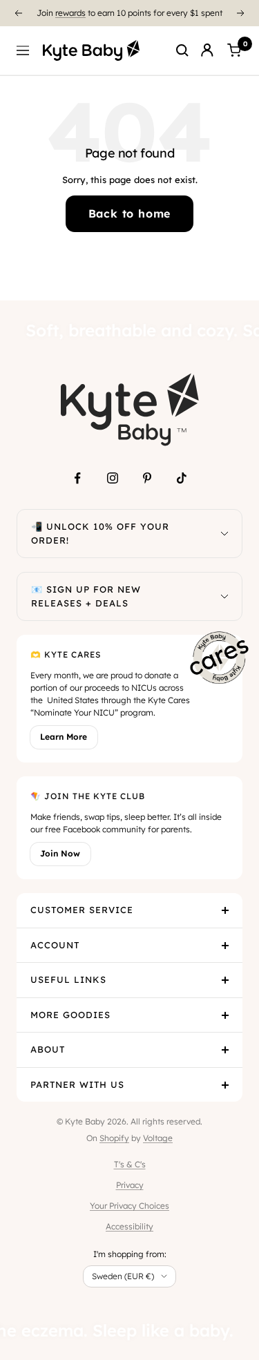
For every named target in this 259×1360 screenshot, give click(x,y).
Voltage (158, 1138)
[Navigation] (23, 50)
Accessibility (129, 1226)
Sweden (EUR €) (123, 1276)
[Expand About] (225, 1050)
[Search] (182, 50)
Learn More (63, 736)
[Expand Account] (225, 945)
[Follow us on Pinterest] (147, 478)
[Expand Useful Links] (225, 980)
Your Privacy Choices (129, 1205)
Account (54, 944)
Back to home (129, 213)
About (47, 1049)
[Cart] (234, 50)
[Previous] (18, 13)
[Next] (241, 13)
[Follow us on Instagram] (112, 478)
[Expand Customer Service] (225, 910)
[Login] (207, 50)
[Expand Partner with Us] (225, 1085)
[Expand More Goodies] (225, 1015)
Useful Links (68, 979)
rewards (70, 13)
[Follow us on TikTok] (181, 478)
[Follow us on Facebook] (78, 478)
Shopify (114, 1138)
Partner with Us (77, 1084)
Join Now (60, 853)
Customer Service (81, 909)
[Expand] (224, 533)
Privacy (130, 1185)
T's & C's (130, 1164)
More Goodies (70, 1014)
